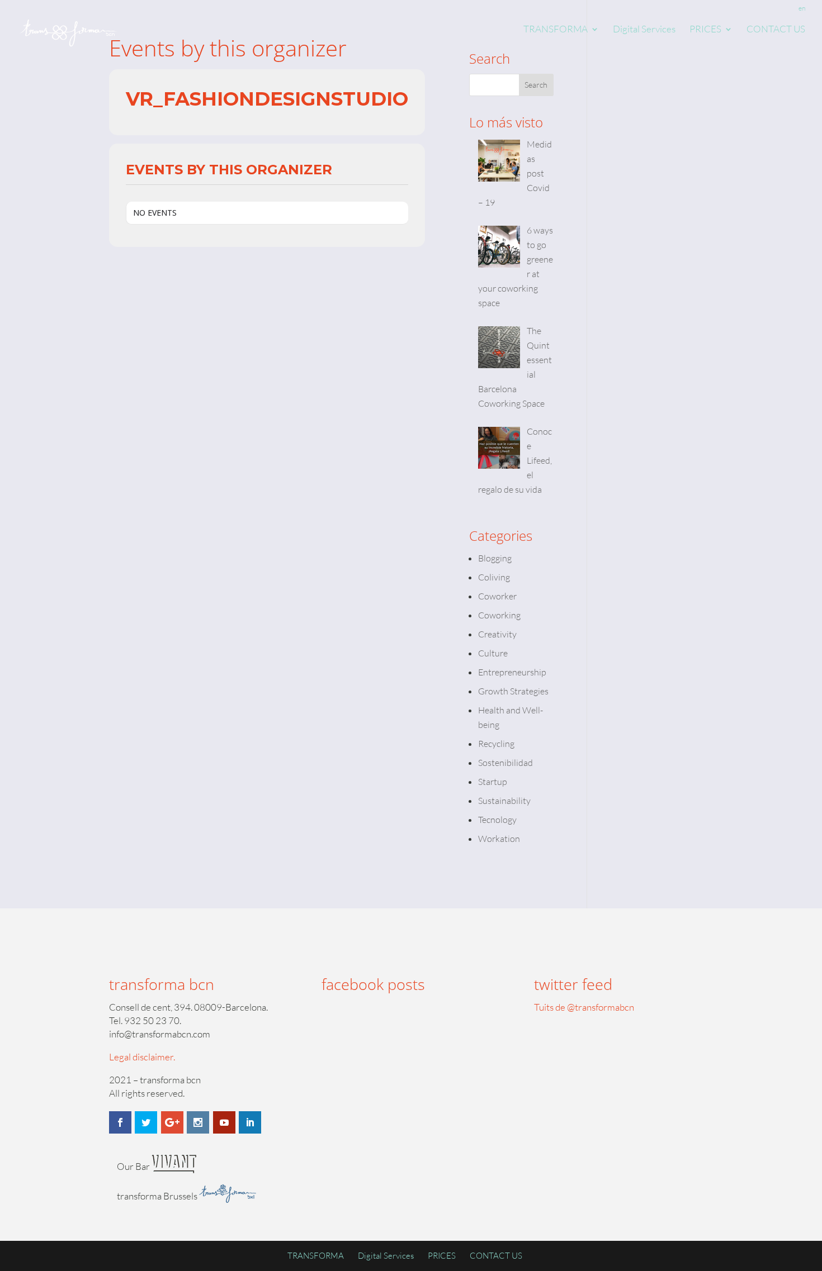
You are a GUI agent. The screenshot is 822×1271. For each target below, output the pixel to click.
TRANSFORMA (555, 30)
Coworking (499, 615)
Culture (493, 653)
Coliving (494, 577)
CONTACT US (776, 30)
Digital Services (644, 30)
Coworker (497, 596)
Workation (499, 838)
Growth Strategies (513, 691)
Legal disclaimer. (142, 1057)
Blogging (495, 558)
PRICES (705, 30)
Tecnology (497, 819)
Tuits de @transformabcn (584, 1007)
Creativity (497, 634)
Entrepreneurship (512, 672)
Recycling (496, 743)
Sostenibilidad (505, 762)
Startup (492, 781)
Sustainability (504, 800)
